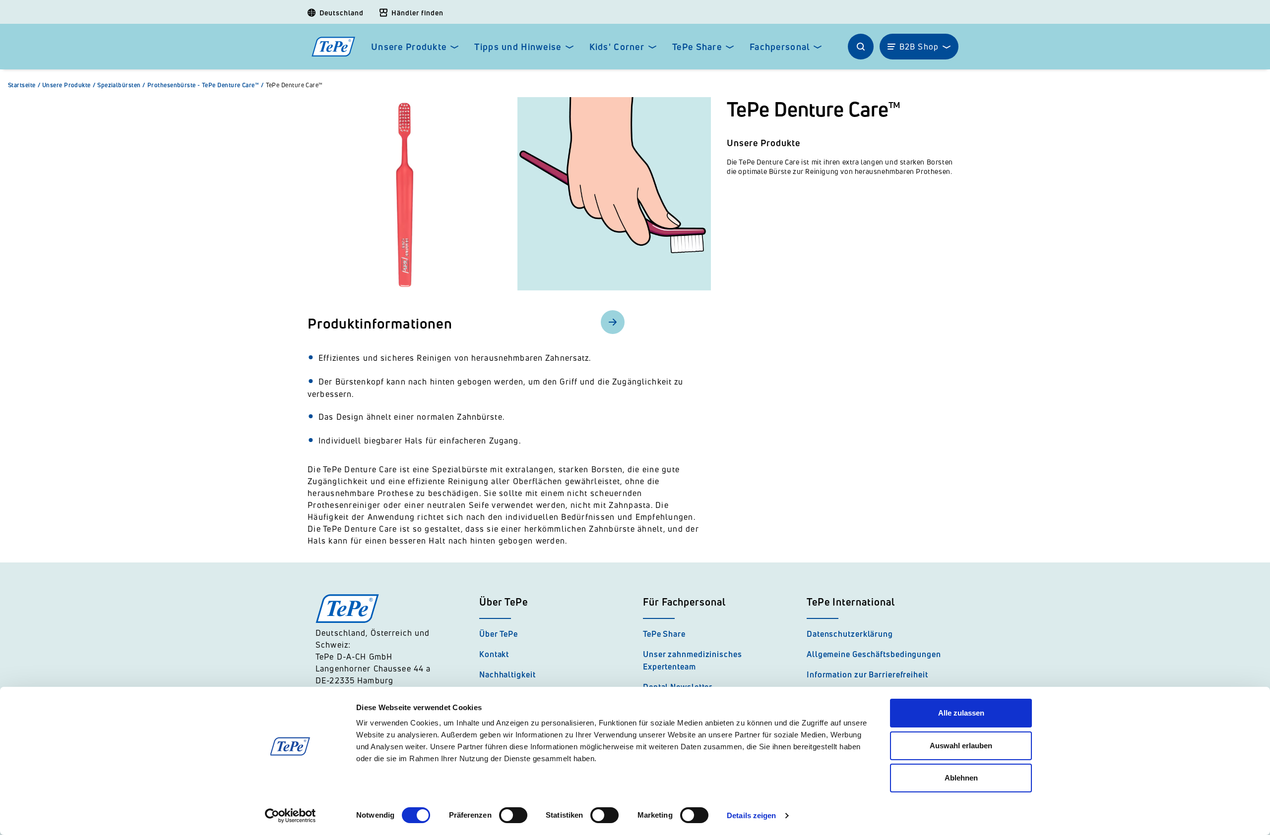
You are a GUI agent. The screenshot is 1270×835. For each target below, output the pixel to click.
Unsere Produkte (408, 47)
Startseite (24, 85)
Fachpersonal (780, 47)
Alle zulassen (961, 713)
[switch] (513, 815)
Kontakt (494, 654)
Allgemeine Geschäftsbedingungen (874, 654)
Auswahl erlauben (961, 745)
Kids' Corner (616, 47)
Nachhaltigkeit (507, 674)
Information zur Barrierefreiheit (867, 674)
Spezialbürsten (121, 85)
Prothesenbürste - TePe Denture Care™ (205, 85)
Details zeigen (751, 815)
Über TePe (498, 633)
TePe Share (697, 47)
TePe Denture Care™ (294, 85)
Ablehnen (961, 778)
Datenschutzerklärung (850, 633)
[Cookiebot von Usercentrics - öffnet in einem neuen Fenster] (290, 815)
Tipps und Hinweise (517, 47)
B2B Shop (919, 47)
